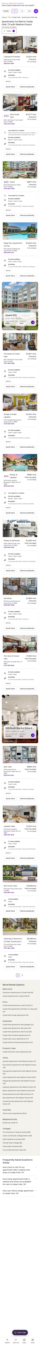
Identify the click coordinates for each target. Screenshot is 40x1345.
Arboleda (8, 598)
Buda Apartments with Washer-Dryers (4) (18, 1094)
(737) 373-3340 (9, 124)
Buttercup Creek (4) (10, 1123)
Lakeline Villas (9, 826)
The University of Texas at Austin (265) (17, 1132)
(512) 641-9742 (9, 775)
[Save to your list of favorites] (33, 40)
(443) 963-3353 (9, 188)
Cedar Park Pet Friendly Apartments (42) (18, 1042)
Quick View (10, 87)
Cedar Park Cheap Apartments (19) (15, 1015)
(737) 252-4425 (9, 948)
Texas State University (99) (12, 1146)
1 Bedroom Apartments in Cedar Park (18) (18, 992)
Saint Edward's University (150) (14, 1139)
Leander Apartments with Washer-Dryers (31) (19, 1061)
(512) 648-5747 (9, 252)
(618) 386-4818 (9, 835)
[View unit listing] (33, 322)
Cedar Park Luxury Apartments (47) (16, 1039)
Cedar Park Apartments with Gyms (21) (17, 1028)
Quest (12, 182)
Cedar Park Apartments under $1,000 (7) (18, 1005)
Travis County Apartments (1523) (15, 1113)
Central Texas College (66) (12, 1143)
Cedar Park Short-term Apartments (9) (17, 1052)
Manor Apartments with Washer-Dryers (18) (19, 1091)
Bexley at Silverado (12, 541)
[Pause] (35, 285)
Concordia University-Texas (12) (14, 1150)
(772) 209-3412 (9, 423)
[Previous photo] (4, 44)
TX (9, 17)
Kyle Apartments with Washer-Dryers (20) (18, 1098)
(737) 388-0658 (9, 363)
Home (4, 17)
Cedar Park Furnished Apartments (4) (16, 1035)
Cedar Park (16, 17)
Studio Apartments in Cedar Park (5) (16, 996)
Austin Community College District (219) (17, 1136)
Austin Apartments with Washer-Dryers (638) (19, 1077)
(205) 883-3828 (9, 605)
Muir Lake (8, 767)
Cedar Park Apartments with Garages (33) (18, 1025)
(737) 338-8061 (9, 665)
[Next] (36, 11)
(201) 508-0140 (9, 547)
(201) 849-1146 (9, 486)
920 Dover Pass (10, 886)
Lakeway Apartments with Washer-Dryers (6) (19, 1087)
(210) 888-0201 (9, 892)
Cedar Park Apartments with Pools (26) (17, 1032)
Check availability (27, 87)
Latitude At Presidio (12, 57)
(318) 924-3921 (9, 63)
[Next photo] (35, 44)
